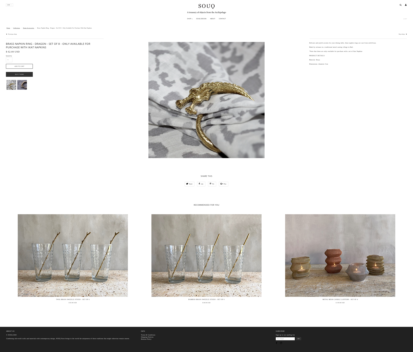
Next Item (402, 34)
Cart (405, 19)
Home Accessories (28, 28)
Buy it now (19, 74)
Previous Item (12, 34)
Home (8, 28)
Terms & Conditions (148, 335)
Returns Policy (146, 339)
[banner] (206, 8)
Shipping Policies (147, 337)
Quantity (9, 56)
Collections (16, 28)
